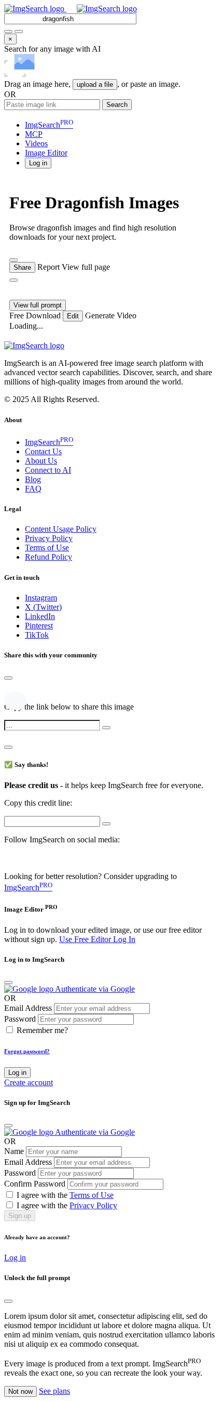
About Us (41, 460)
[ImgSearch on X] (8, 858)
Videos (36, 143)
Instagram (41, 597)
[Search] (19, 31)
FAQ (33, 488)
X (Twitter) (43, 607)
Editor (46, 152)
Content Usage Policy (60, 529)
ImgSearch (49, 124)
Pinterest (39, 625)
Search (117, 105)
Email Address (28, 1008)
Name (14, 1151)
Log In (124, 939)
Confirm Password (34, 1183)
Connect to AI (48, 470)
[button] (38, 162)
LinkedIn (40, 616)
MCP (34, 134)
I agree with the (65, 1195)
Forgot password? (27, 1051)
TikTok (37, 634)
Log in (17, 1072)
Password (20, 1018)
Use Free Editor (86, 939)
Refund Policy (48, 556)
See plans (54, 1391)
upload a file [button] (95, 84)
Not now (20, 1391)
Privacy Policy (49, 538)
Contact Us (43, 451)
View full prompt (37, 305)
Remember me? (42, 1030)
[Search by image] (8, 31)
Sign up (19, 1216)
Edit (73, 316)
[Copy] (106, 727)
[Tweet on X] (10, 689)
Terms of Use (47, 547)
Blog (33, 479)
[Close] (8, 678)
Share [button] (22, 267)
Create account (28, 1082)
